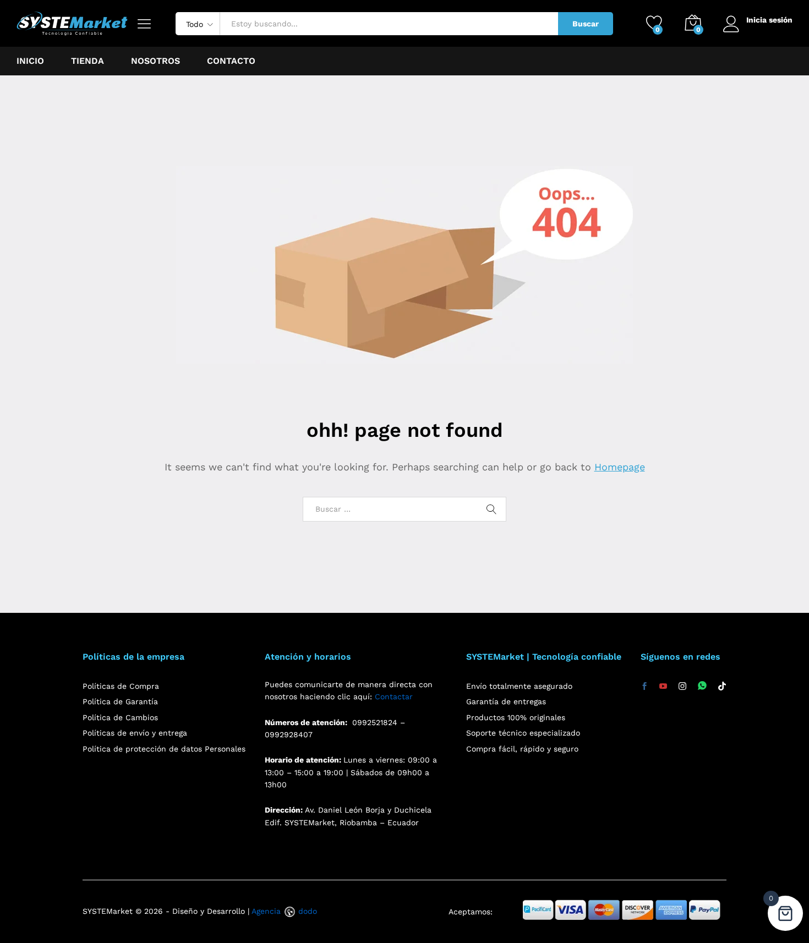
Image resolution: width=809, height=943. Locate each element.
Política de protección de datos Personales (164, 748)
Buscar (585, 23)
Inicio (30, 61)
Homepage (619, 467)
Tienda (87, 61)
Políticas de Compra (121, 686)
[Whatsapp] (702, 686)
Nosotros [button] (155, 61)
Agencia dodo (284, 911)
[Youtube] (663, 687)
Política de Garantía (120, 701)
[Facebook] (644, 687)
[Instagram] (682, 686)
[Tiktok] (722, 686)
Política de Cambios (120, 717)
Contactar (394, 696)
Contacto (231, 61)
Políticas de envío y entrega (135, 732)
